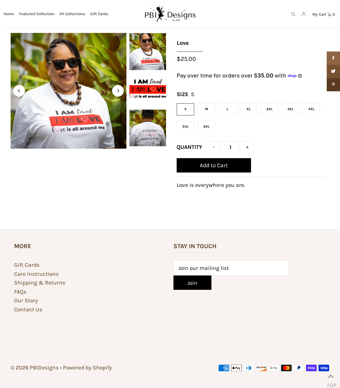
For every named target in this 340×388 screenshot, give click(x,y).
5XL (185, 126)
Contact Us (28, 309)
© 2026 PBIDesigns (35, 367)
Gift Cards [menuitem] (99, 13)
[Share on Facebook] (333, 58)
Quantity (189, 147)
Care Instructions (36, 274)
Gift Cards (27, 265)
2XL (269, 109)
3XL (290, 109)
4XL (311, 109)
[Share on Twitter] (333, 71)
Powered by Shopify (87, 367)
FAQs (20, 291)
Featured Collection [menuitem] (36, 13)
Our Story (26, 300)
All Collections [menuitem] (72, 13)
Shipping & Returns (39, 282)
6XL (206, 126)
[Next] (118, 91)
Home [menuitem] (8, 13)
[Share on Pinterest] (333, 84)
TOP (331, 382)
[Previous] (19, 91)
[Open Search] (293, 13)
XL (248, 109)
